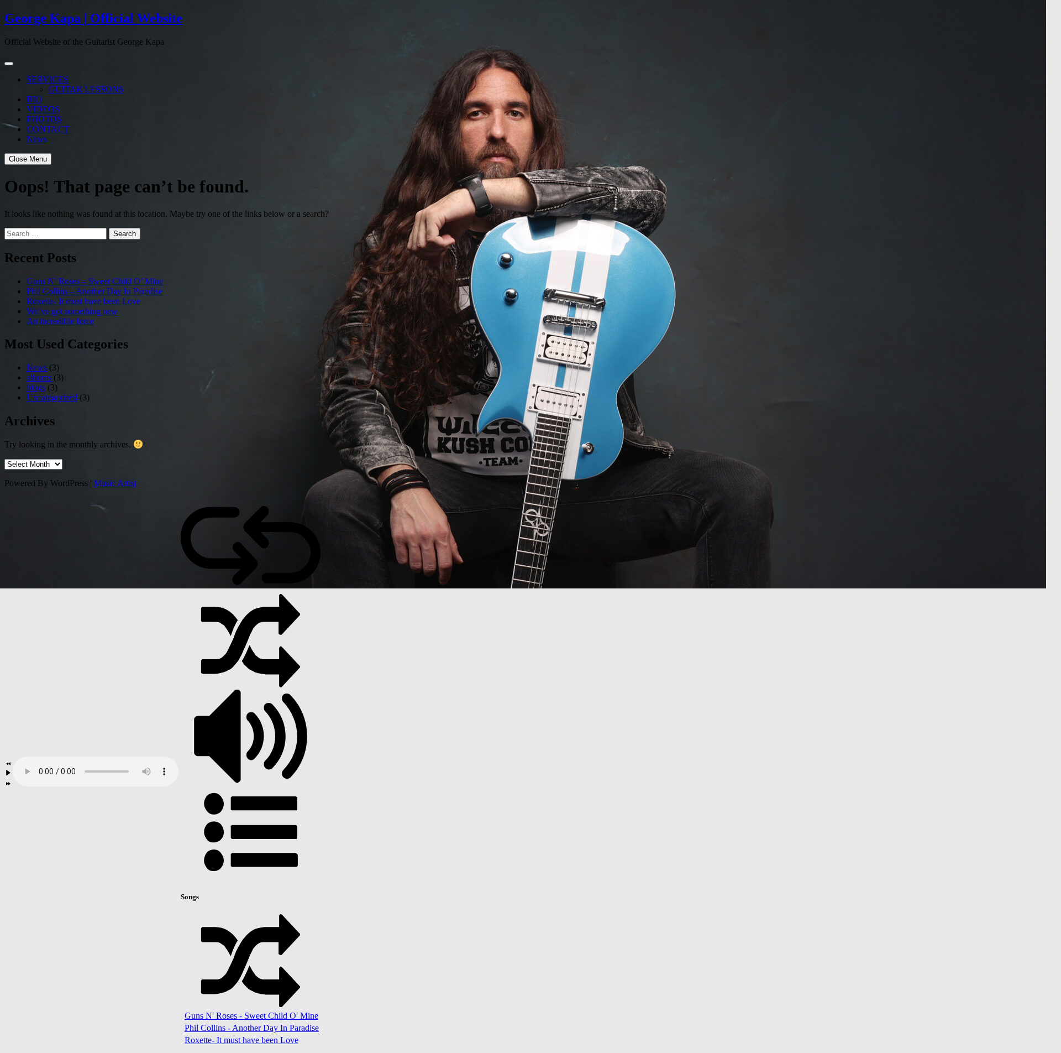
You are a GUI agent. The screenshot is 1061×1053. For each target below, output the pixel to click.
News (37, 139)
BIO (34, 99)
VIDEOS (43, 109)
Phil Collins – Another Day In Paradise (94, 291)
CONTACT (48, 129)
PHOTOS (44, 119)
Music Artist (115, 483)
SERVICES (48, 79)
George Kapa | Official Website (93, 18)
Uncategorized (52, 397)
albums (39, 377)
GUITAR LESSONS (86, 89)
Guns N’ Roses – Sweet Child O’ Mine (95, 281)
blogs (36, 387)
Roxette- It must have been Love (83, 301)
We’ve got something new (72, 311)
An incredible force (60, 321)
